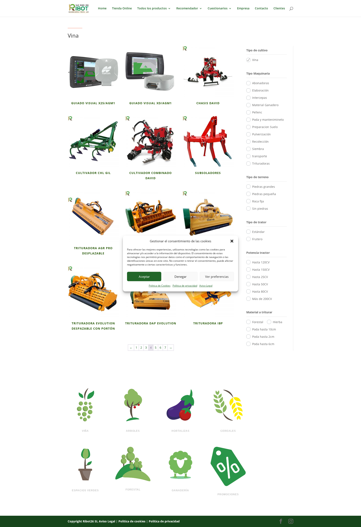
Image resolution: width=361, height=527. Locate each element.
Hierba (277, 322)
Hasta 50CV (260, 284)
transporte (259, 156)
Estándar (258, 232)
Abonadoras (260, 83)
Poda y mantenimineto (268, 120)
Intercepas (259, 98)
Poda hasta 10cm (264, 329)
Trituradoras (261, 163)
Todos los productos (152, 8)
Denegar (180, 276)
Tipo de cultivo (257, 50)
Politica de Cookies (159, 286)
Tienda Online (122, 8)
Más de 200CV (262, 299)
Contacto (261, 8)
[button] (232, 241)
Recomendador (187, 8)
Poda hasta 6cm (263, 344)
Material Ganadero (265, 105)
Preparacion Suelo (265, 127)
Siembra (258, 149)
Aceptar (144, 276)
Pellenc (257, 112)
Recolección (260, 141)
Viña (85, 430)
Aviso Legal (205, 286)
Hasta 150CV (260, 270)
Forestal (257, 322)
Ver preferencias (217, 276)
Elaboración (260, 90)
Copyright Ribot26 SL (83, 521)
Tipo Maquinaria (258, 73)
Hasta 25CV (260, 277)
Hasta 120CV (260, 262)
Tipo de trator (256, 222)
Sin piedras (260, 209)
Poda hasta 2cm (263, 337)
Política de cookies (131, 521)
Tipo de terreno (257, 177)
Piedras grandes (263, 187)
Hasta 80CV (260, 291)
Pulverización (261, 134)
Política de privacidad (185, 286)
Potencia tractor (258, 253)
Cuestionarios (218, 8)
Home (102, 8)
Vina (255, 60)
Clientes (279, 8)
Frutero (257, 239)
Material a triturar (259, 312)
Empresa (243, 8)
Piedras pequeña (264, 194)
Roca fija (258, 201)
